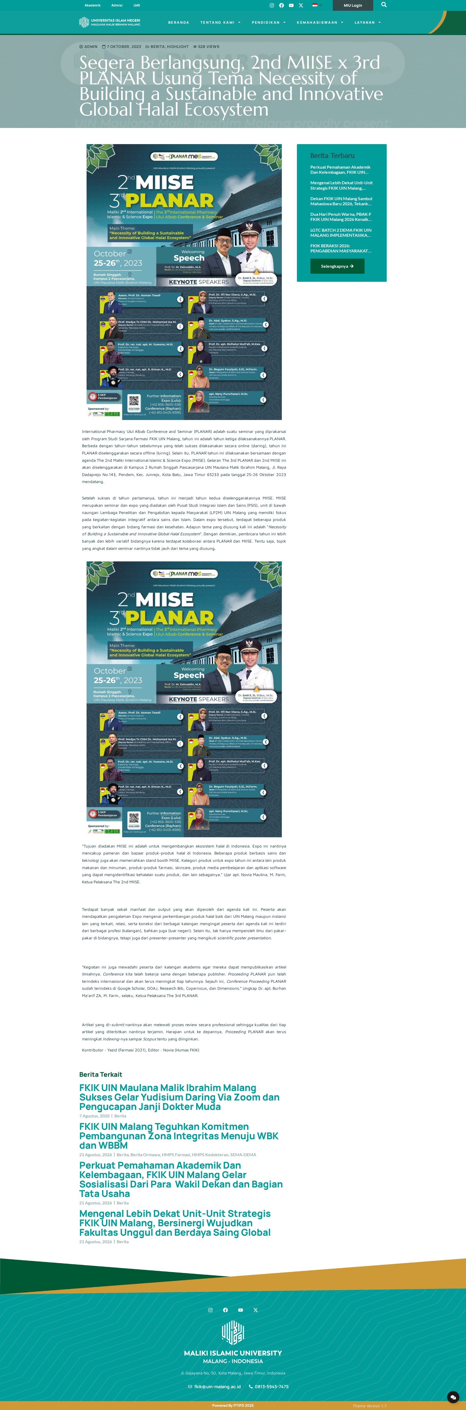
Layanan (365, 22)
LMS (136, 5)
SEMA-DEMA (243, 1154)
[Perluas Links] (453, 1397)
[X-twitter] (301, 5)
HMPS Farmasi (176, 1154)
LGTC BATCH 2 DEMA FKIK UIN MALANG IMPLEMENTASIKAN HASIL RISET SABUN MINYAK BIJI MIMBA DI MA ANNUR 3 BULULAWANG (341, 232)
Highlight (178, 46)
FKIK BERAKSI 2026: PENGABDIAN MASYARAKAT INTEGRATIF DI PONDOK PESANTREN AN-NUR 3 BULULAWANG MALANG (339, 248)
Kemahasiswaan (317, 22)
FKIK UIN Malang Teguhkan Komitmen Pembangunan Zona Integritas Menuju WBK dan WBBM (178, 1136)
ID (320, 5)
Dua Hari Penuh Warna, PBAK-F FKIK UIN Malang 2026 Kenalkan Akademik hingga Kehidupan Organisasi (341, 216)
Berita (158, 46)
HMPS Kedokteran (210, 1154)
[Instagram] (272, 5)
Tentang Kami (217, 22)
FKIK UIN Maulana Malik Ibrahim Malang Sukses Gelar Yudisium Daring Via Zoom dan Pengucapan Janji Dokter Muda (179, 1097)
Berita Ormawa (145, 1154)
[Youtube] (291, 5)
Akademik (93, 5)
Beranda (179, 22)
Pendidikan (266, 22)
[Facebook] (281, 5)
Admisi (117, 5)
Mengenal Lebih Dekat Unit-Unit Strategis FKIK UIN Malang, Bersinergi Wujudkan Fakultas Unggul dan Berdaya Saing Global (175, 1223)
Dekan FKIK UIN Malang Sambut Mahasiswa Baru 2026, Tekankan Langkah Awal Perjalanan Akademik (341, 201)
